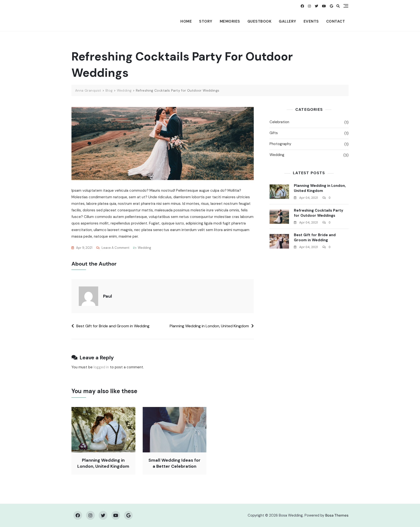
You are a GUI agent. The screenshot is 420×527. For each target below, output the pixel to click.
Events (311, 21)
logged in (101, 367)
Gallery (287, 21)
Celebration (279, 122)
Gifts (274, 132)
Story (205, 21)
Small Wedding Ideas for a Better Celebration (175, 463)
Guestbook (259, 21)
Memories (230, 21)
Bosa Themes (337, 515)
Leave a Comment (115, 248)
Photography (280, 143)
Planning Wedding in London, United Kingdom (209, 325)
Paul (107, 296)
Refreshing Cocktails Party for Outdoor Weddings (318, 213)
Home (186, 21)
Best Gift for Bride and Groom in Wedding (112, 325)
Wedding (144, 248)
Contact (335, 21)
